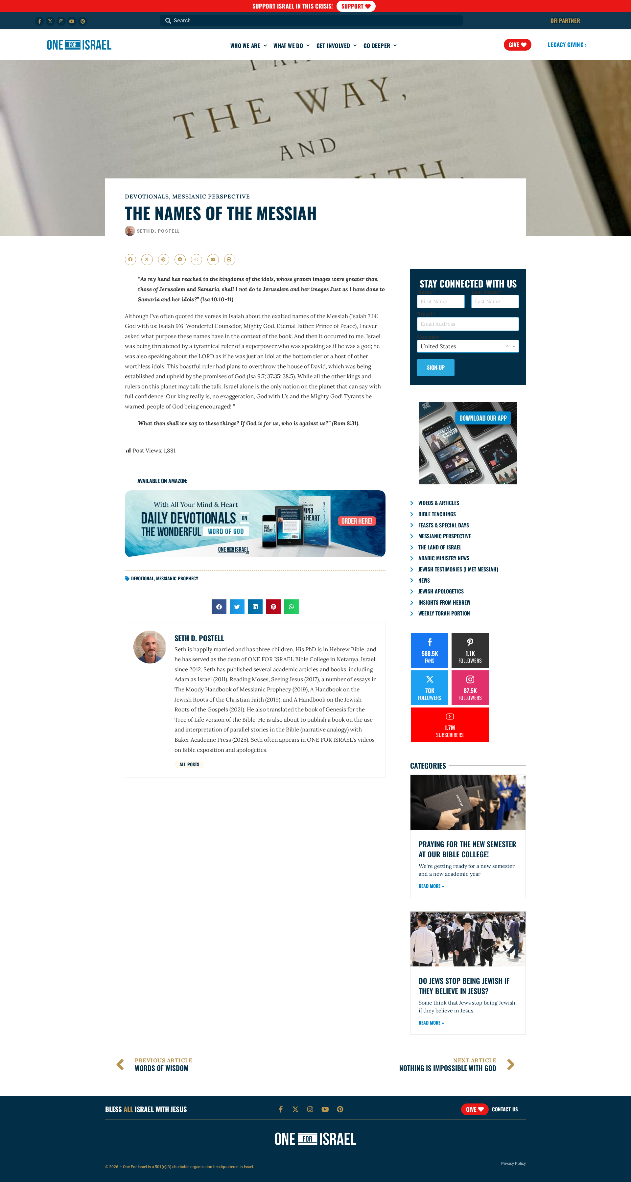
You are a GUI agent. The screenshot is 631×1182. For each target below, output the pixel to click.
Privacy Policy (513, 1163)
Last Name (485, 292)
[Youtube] (72, 21)
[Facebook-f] (39, 21)
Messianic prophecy (177, 578)
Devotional (142, 578)
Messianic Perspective (211, 196)
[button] (130, 259)
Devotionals (147, 196)
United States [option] (438, 346)
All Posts (189, 764)
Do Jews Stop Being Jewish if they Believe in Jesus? (464, 985)
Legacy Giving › (567, 44)
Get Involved (333, 45)
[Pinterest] (82, 21)
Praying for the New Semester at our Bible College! (467, 849)
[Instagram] (61, 21)
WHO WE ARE (245, 45)
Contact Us (505, 1109)
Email (424, 314)
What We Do (288, 45)
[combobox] (311, 20)
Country (428, 337)
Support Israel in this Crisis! (292, 6)
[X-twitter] (50, 21)
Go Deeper (376, 45)
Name (424, 292)
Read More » (431, 885)
